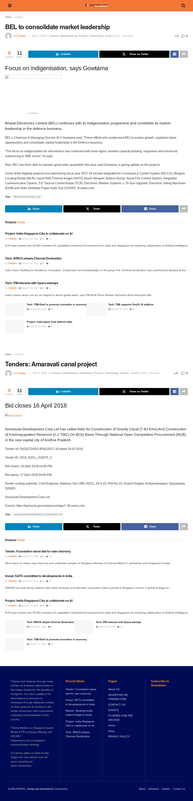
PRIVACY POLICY (119, 736)
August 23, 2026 (29, 239)
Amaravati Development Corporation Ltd (38, 514)
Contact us (179, 788)
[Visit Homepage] (96, 5)
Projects (84, 35)
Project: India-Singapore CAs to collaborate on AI (38, 233)
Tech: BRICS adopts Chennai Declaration (33, 258)
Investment (85, 373)
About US (113, 689)
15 (49, 239)
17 (49, 263)
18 (133, 309)
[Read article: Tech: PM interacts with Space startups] (83, 627)
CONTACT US (116, 704)
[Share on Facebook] (174, 54)
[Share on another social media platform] (184, 54)
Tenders (124, 373)
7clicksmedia (60, 789)
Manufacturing (69, 35)
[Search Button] (183, 5)
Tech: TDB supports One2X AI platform (131, 304)
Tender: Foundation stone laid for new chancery (38, 551)
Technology (97, 35)
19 (51, 309)
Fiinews (21, 35)
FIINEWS (20, 789)
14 (49, 288)
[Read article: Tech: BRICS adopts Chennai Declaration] (14, 627)
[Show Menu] (9, 5)
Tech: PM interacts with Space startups (31, 283)
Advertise (153, 788)
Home (8, 17)
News (111, 731)
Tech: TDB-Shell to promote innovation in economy (57, 304)
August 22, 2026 (37, 309)
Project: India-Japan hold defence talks (49, 321)
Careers (166, 788)
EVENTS (113, 710)
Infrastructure (70, 373)
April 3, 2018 (39, 35)
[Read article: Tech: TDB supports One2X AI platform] (96, 309)
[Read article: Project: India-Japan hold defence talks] (14, 327)
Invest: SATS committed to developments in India (38, 576)
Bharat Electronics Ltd (27, 196)
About (142, 788)
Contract (18, 17)
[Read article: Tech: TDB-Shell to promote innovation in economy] (14, 309)
